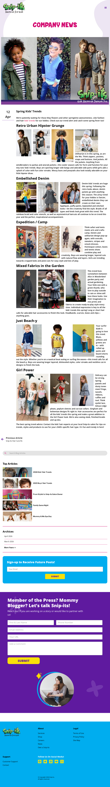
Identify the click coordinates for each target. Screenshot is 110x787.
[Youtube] (56, 761)
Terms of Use (78, 733)
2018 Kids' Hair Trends (42, 472)
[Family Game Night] (17, 508)
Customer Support (10, 761)
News (40, 744)
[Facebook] (39, 761)
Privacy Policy (78, 737)
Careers (41, 740)
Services (41, 733)
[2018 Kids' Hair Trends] (17, 475)
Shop (40, 737)
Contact (6, 765)
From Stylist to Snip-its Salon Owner (48, 494)
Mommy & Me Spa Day (42, 516)
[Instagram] (62, 761)
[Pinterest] (51, 761)
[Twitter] (45, 761)
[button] (105, 7)
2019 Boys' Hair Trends (42, 483)
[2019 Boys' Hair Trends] (17, 486)
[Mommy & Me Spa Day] (17, 519)
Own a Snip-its (43, 747)
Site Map (76, 740)
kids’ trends (29, 120)
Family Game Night (40, 505)
